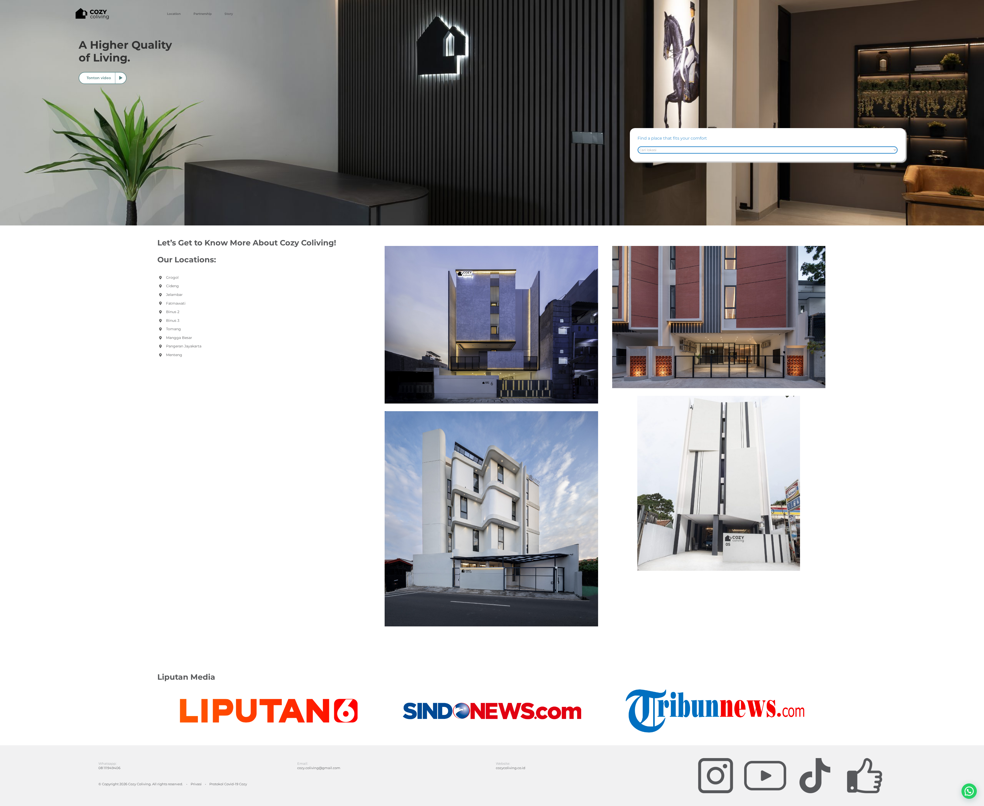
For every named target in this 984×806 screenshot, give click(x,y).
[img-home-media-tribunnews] (715, 691)
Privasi (196, 784)
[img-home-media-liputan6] (269, 691)
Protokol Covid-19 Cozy (228, 784)
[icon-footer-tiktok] (815, 760)
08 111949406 (109, 768)
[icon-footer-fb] (865, 760)
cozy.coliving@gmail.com (318, 768)
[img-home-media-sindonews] (492, 691)
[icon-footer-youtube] (765, 760)
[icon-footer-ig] (716, 760)
